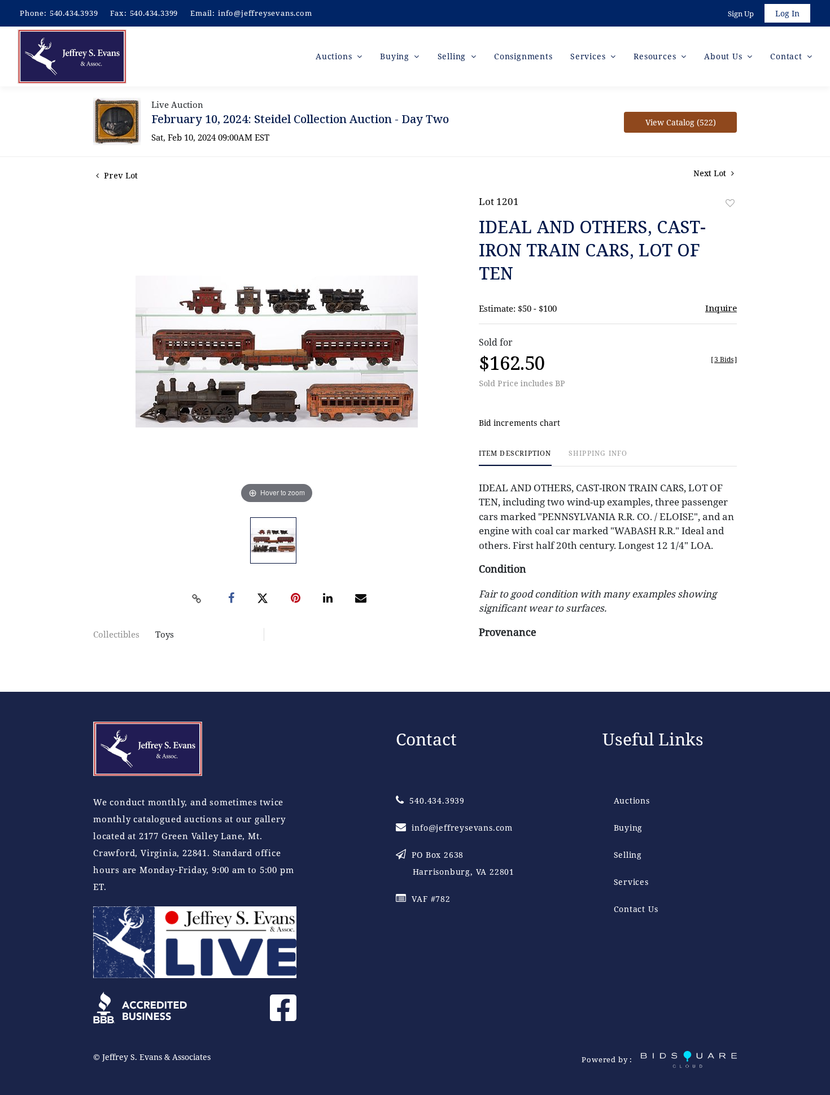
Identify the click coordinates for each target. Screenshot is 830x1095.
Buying (628, 827)
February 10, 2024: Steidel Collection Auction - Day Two (300, 118)
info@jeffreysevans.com (265, 13)
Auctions (632, 800)
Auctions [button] (335, 56)
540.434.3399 (154, 13)
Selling (628, 854)
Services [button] (589, 56)
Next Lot (710, 173)
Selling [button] (453, 56)
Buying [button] (396, 56)
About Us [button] (724, 56)
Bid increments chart (520, 422)
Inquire (721, 307)
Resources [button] (656, 56)
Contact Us (636, 909)
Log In (787, 13)
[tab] (515, 458)
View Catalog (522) (680, 122)
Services (631, 881)
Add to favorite (730, 203)
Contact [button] (787, 56)
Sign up (741, 13)
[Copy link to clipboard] (197, 598)
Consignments (523, 56)
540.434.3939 (74, 13)
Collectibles (116, 634)
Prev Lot (120, 175)
